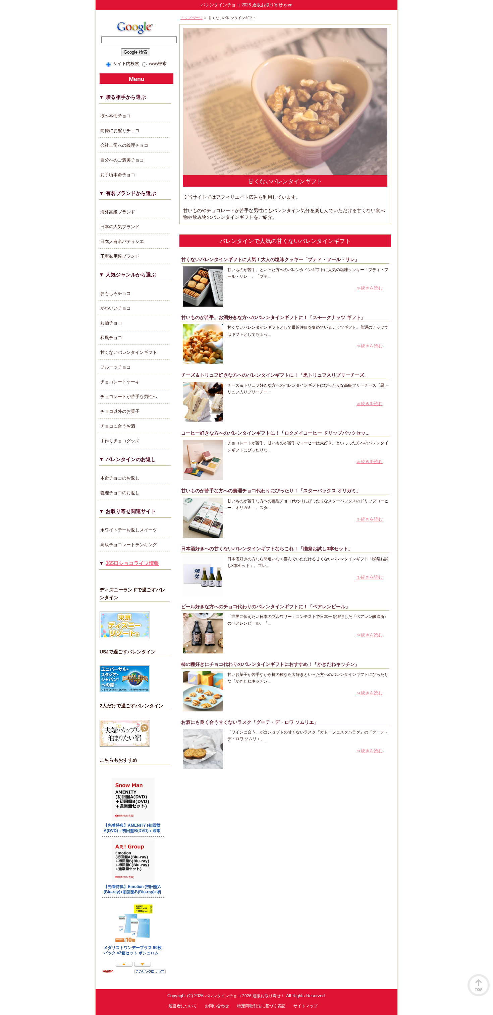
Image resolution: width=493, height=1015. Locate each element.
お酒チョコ (111, 322)
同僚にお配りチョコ (120, 130)
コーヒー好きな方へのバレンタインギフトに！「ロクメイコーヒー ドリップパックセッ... (275, 433)
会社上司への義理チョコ (124, 145)
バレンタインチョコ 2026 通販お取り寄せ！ (245, 996)
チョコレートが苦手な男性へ (128, 396)
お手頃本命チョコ (117, 174)
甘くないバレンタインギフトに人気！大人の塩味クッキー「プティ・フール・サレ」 (270, 259)
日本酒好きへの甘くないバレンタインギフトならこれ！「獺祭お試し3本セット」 (267, 548)
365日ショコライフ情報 (132, 563)
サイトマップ (305, 1006)
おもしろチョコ (115, 293)
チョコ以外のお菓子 (120, 411)
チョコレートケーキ (120, 381)
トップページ (191, 18)
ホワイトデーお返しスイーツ (128, 529)
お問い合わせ (217, 1006)
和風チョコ (111, 337)
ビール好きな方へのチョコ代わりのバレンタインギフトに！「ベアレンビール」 (265, 606)
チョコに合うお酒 (117, 426)
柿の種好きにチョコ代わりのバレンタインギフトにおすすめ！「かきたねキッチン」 (270, 664)
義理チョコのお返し (120, 492)
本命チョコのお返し (120, 478)
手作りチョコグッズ (120, 440)
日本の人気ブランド (120, 226)
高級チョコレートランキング (128, 544)
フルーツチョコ (115, 367)
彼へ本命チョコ (115, 115)
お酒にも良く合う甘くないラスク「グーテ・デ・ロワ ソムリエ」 (250, 722)
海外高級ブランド (117, 211)
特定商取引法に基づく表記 (261, 1006)
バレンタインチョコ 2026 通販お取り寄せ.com (246, 4)
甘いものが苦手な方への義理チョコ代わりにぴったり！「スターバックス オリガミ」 (271, 490)
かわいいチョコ (115, 308)
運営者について (183, 1006)
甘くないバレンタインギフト (128, 352)
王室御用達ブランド (120, 256)
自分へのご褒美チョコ (122, 160)
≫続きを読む (370, 288)
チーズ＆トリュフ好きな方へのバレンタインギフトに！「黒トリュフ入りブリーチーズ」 (275, 375)
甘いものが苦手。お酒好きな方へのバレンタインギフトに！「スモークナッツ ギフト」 (273, 317)
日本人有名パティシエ (122, 241)
